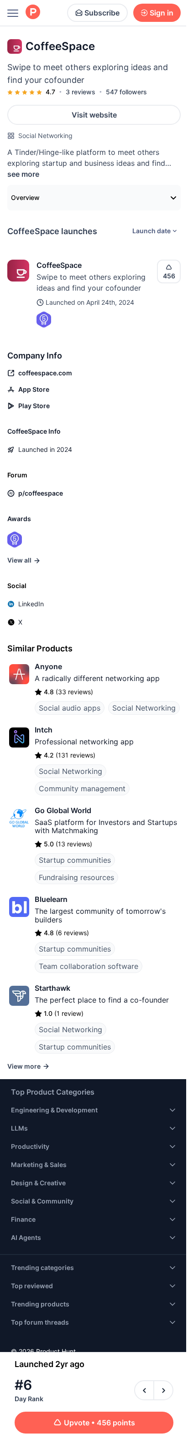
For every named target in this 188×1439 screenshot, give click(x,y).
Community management (82, 788)
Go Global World (63, 810)
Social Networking (45, 135)
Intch (43, 729)
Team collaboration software (88, 966)
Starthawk (52, 988)
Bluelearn (51, 899)
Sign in (161, 12)
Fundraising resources (76, 877)
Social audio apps (69, 707)
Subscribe (102, 12)
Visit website (94, 114)
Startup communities (75, 860)
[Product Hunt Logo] (33, 12)
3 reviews (80, 92)
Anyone (48, 666)
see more (23, 174)
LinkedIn (31, 604)
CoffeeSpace (59, 265)
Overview (25, 197)
